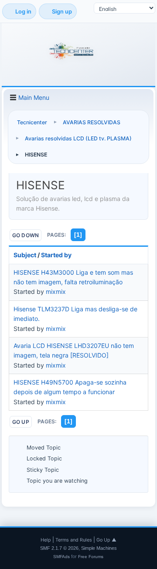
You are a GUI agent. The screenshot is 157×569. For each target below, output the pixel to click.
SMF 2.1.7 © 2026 (59, 548)
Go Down (25, 235)
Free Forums (90, 556)
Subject (25, 255)
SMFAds (61, 556)
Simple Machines (99, 548)
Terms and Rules (73, 540)
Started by (56, 255)
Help (46, 540)
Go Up (20, 422)
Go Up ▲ (106, 540)
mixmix (56, 291)
